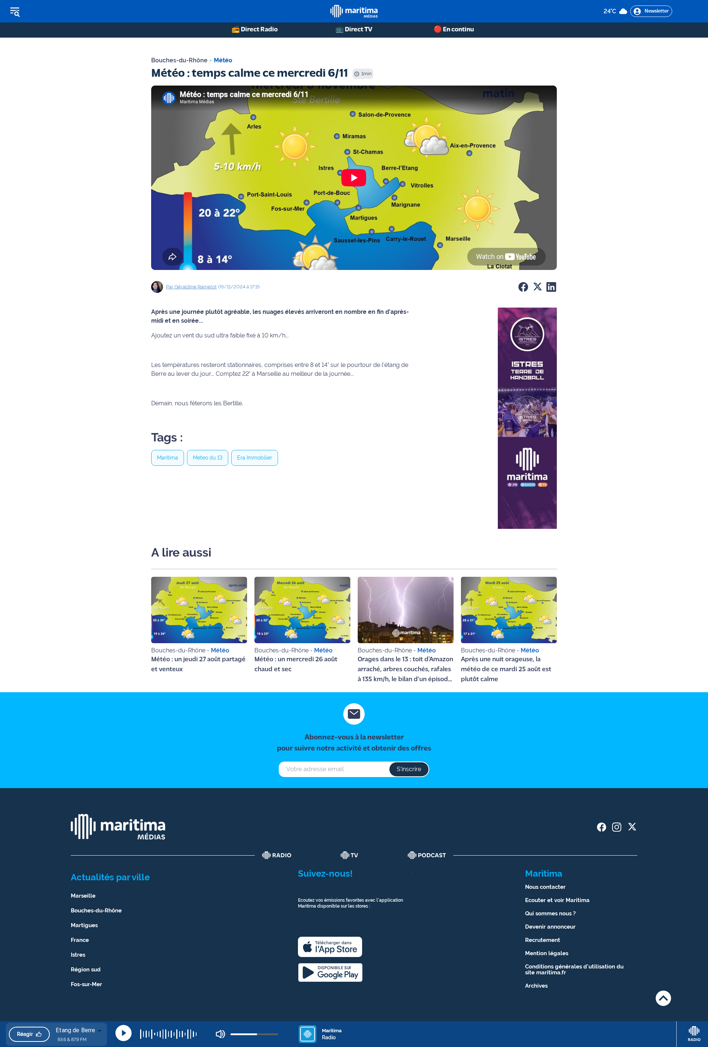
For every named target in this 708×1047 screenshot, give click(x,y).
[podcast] (427, 855)
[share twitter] (632, 827)
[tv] (349, 855)
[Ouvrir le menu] (52, 11)
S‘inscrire (409, 769)
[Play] (123, 1033)
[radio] (277, 855)
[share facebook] (601, 827)
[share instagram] (616, 827)
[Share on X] (537, 286)
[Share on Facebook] (523, 286)
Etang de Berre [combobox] (75, 1030)
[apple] (330, 947)
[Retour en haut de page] (663, 998)
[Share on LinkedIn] (551, 286)
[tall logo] (354, 11)
